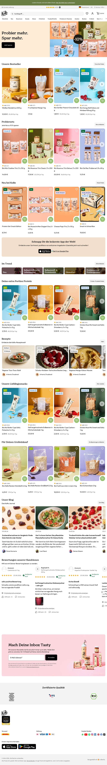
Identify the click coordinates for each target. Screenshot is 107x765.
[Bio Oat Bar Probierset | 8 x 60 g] (92, 152)
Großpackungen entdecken (96, 442)
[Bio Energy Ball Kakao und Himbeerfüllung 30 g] (92, 91)
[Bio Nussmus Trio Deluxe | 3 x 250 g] (66, 152)
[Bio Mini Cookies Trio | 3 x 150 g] (14, 152)
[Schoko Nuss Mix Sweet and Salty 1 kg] (92, 308)
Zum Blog (101, 502)
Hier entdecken (100, 124)
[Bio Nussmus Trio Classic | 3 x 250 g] (40, 152)
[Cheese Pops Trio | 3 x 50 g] (66, 210)
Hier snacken (100, 384)
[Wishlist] (87, 13)
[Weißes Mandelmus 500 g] (14, 91)
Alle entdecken (100, 263)
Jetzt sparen (8, 45)
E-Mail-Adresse (16, 658)
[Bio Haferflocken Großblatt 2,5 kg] (40, 469)
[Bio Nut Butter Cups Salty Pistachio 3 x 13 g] (14, 308)
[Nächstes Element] (101, 84)
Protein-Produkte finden (97, 281)
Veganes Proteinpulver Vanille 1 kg (86, 570)
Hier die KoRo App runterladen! (65, 2)
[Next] (106, 19)
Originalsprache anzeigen (12, 593)
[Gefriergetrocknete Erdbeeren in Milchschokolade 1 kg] (40, 308)
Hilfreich (8, 597)
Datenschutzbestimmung (32, 667)
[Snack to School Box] (92, 210)
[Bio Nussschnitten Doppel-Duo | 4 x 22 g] (40, 210)
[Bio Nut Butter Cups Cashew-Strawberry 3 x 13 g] (66, 308)
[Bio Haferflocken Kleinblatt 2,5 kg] (14, 469)
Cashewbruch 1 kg (13, 570)
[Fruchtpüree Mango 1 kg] (40, 91)
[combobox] (47, 14)
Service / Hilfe (100, 7)
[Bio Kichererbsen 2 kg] (92, 469)
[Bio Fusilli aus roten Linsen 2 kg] (66, 469)
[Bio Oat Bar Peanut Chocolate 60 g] (66, 91)
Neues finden (100, 183)
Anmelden (51, 657)
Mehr (102, 341)
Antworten (21, 597)
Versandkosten (31, 761)
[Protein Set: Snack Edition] (14, 210)
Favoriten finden (99, 64)
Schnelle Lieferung (8, 7)
